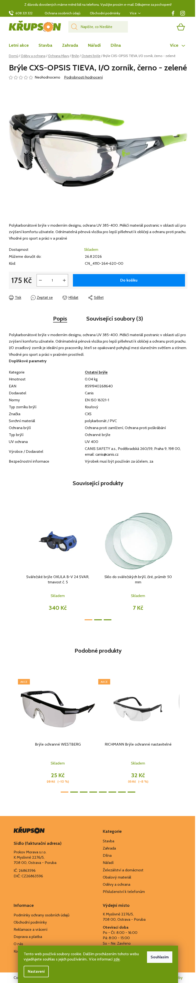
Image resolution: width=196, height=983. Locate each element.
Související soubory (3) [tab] (114, 318)
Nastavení (36, 971)
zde (117, 959)
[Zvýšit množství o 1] (64, 280)
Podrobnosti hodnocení (83, 77)
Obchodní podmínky (105, 13)
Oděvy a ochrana (116, 884)
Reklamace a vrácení (30, 929)
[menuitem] (21, 45)
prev (12, 564)
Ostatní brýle (96, 372)
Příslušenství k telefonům (124, 891)
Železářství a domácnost (123, 870)
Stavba (108, 841)
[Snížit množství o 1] (40, 280)
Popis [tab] (60, 318)
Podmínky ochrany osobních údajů (41, 915)
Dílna (107, 855)
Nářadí (108, 862)
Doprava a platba (28, 936)
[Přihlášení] (162, 27)
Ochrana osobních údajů (62, 13)
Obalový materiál (117, 877)
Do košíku (128, 280)
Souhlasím (160, 957)
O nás (18, 944)
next (183, 564)
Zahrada (109, 848)
